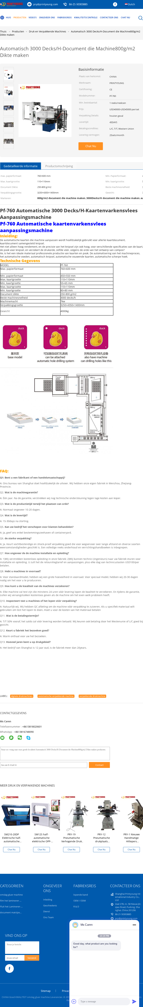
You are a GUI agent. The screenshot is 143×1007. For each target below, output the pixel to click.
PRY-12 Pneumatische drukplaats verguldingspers (101, 839)
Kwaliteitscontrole (85, 17)
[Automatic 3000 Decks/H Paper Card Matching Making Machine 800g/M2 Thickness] (45, 119)
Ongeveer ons (47, 17)
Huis (8, 17)
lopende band (80, 894)
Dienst (46, 911)
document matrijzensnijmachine (16, 912)
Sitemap (46, 991)
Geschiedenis (50, 905)
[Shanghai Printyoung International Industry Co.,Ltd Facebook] (116, 4)
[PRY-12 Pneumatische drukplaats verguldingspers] (108, 812)
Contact (99, 765)
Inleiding (47, 899)
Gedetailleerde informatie (20, 166)
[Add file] (74, 1001)
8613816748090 (25, 731)
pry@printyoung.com (45, 4)
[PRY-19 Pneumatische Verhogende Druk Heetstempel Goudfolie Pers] (78, 812)
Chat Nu (125, 17)
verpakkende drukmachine (92, 696)
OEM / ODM (79, 900)
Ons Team (48, 917)
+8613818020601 (32, 726)
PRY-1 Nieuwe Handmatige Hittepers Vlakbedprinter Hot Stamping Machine (132, 841)
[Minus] (134, 925)
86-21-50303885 (78, 4)
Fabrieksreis (64, 17)
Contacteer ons (109, 17)
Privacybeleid (70, 991)
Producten (19, 17)
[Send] (134, 1001)
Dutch (131, 4)
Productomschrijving (59, 166)
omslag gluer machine (11, 894)
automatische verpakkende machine (56, 696)
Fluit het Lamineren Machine (15, 906)
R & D (76, 906)
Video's (33, 17)
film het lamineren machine (14, 900)
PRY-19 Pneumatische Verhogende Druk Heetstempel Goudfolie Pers (71, 841)
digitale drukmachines (21, 696)
